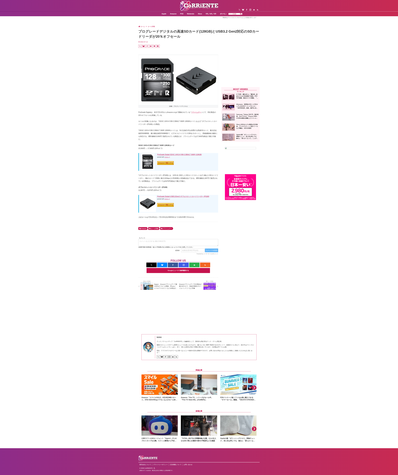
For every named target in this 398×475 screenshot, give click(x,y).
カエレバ (167, 157)
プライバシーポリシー (160, 464)
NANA (159, 337)
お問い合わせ (188, 464)
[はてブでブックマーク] (150, 46)
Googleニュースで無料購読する (178, 270)
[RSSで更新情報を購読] (257, 9)
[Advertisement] (240, 68)
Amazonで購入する (165, 163)
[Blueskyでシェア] (143, 46)
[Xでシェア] (139, 46)
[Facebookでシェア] (147, 46)
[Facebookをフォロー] (246, 9)
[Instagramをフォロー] (250, 9)
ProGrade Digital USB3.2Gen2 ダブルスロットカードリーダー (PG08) (183, 196)
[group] (159, 387)
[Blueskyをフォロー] (243, 9)
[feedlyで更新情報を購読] (253, 9)
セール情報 (155, 228)
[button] (241, 14)
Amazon (144, 228)
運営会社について (145, 464)
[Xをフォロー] (239, 9)
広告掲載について (175, 464)
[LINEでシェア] (154, 46)
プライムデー (196, 112)
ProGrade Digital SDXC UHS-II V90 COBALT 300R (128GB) (179, 154)
